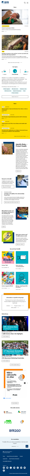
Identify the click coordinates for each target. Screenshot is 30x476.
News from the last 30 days (13, 62)
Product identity (15, 92)
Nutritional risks (8, 90)
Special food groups (17, 90)
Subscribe (14, 446)
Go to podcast (5, 267)
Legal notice (5, 458)
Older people (13, 307)
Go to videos (18, 268)
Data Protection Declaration (14, 458)
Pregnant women (17, 305)
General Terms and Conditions (12, 456)
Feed (24, 90)
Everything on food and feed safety (9, 86)
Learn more (18, 289)
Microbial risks (15, 88)
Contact (21, 456)
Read (3, 31)
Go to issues (4, 288)
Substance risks (23, 88)
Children (8, 305)
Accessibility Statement (7, 461)
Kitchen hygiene (7, 88)
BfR (20, 56)
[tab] (15, 72)
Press (4, 456)
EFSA (23, 193)
